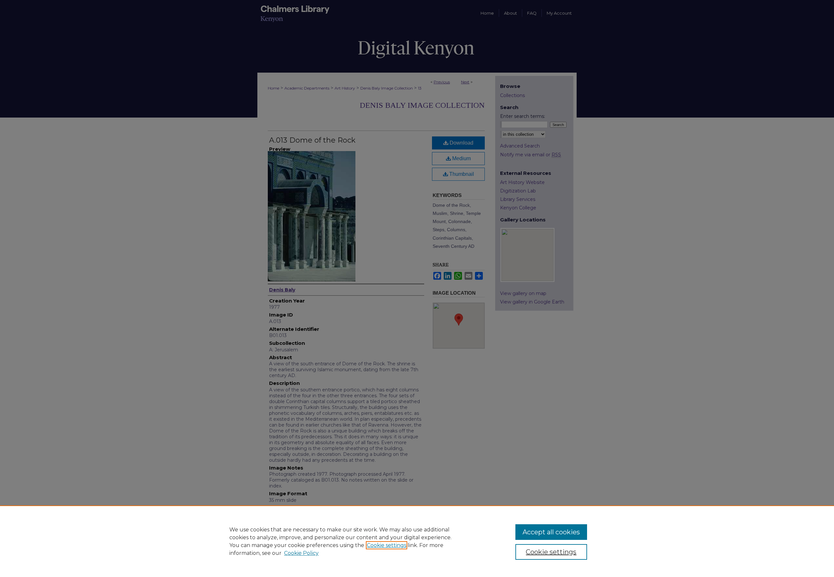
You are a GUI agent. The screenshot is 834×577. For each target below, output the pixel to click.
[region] (417, 541)
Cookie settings (386, 545)
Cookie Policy (301, 553)
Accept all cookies (551, 532)
